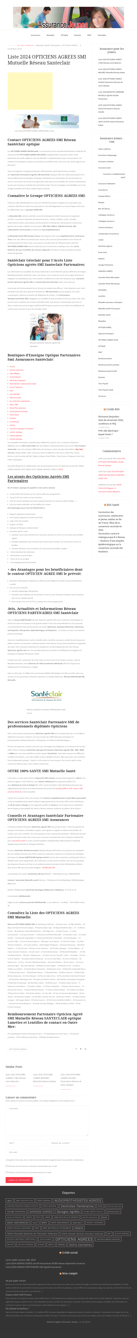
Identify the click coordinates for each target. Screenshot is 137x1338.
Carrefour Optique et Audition (21, 428)
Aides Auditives (104, 149)
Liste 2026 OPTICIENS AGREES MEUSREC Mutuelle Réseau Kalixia (44, 1078)
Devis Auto (102, 252)
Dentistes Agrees (105, 246)
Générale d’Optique (18, 380)
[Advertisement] (30, 91)
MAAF (104, 1217)
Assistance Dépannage (107, 155)
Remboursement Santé (107, 371)
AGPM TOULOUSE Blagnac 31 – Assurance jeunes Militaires (109, 488)
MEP (37, 1228)
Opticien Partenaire (106, 333)
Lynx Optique (15, 394)
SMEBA (61, 1244)
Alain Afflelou (15, 373)
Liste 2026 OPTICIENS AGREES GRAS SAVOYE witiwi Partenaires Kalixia (111, 121)
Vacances (102, 396)
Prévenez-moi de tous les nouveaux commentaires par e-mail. (32, 1166)
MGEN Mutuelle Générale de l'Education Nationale (32, 1233)
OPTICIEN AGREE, (70, 45)
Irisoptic (13, 418)
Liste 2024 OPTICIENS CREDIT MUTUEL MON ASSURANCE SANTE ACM (111, 475)
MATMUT (78, 1222)
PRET (89, 35)
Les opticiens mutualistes (20, 401)
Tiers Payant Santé (105, 390)
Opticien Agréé (45, 1239)
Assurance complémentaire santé (114, 176)
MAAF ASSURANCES (17, 1222)
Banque (101, 202)
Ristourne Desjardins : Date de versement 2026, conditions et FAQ (110, 420)
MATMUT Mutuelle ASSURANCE (19, 1228)
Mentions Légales (54, 1322)
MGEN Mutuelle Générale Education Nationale (82, 1234)
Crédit (100, 240)
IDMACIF (29, 1217)
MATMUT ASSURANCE (95, 1223)
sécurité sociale (18, 840)
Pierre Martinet (27, 45)
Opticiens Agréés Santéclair (108, 1239)
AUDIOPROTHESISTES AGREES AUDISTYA (22, 1206)
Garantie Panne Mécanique (108, 277)
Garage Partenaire (16, 1211)
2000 (16, 404)
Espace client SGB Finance (19, 1294)
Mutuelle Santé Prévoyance (48, 45)
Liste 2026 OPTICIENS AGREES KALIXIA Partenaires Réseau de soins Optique (110, 82)
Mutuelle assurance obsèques (110, 302)
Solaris (12, 425)
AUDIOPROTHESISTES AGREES (77, 1200)
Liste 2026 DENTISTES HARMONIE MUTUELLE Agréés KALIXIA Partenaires (111, 95)
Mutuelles (50, 35)
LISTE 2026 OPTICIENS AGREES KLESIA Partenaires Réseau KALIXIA (110, 108)
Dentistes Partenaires (77, 1206)
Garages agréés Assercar (93, 1212)
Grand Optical (15, 377)
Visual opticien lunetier (19, 411)
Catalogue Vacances (106, 215)
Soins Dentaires (80, 1244)
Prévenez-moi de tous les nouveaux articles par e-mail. (30, 1172)
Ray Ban (79, 449)
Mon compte (70, 1273)
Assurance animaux (106, 161)
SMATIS (51, 1245)
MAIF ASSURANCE (60, 1222)
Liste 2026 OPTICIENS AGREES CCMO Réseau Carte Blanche (16, 1078)
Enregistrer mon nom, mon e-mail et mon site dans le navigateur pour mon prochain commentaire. (45, 1160)
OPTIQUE (64, 35)
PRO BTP (10, 1245)
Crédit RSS (113, 409)
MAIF (44, 1222)
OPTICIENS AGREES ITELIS (108, 340)
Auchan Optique (16, 439)
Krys (11, 390)
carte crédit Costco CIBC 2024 (21, 1259)
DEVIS (100, 1206)
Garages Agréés (68, 1211)
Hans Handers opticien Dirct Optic (23, 383)
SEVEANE (40, 1245)
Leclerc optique (16, 432)
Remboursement (105, 358)
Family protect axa (113, 1206)
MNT (109, 1234)
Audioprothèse (104, 196)
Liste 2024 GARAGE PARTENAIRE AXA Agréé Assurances (33, 1266)
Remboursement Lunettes (108, 365)
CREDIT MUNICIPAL (49, 1206)
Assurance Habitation (106, 183)
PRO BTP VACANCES (25, 1245)
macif (35, 1223)
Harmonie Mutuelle (14, 1217)
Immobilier (102, 35)
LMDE (47, 1217)
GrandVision (14, 421)
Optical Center (15, 397)
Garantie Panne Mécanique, (109, 283)
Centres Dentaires (105, 227)
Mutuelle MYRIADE (122, 1234)
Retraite (77, 35)
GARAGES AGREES (105, 271)
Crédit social (70, 1252)
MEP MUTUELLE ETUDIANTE (57, 1228)
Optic (12, 404)
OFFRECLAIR (47, 867)
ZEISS (61, 469)
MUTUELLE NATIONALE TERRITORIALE (21, 1239)
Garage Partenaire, (105, 265)
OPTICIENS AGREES (18, 1049)
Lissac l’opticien (16, 387)
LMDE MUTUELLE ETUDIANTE (66, 1217)
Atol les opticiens (17, 370)
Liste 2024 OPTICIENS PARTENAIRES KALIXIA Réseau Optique (111, 462)
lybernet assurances (89, 1217)
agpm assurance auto (24, 1200)
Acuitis (12, 366)
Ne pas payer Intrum (16, 1280)
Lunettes (101, 296)
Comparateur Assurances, (108, 233)
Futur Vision (14, 415)
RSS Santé (113, 504)
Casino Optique (16, 435)
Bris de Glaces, (104, 208)
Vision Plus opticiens (18, 408)
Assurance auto (104, 168)
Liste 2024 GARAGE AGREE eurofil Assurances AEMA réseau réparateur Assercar (45, 1263)
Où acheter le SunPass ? (17, 1308)
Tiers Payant (103, 383)
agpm (9, 1200)
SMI (53, 867)
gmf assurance (113, 1212)
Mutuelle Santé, (104, 315)
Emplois (101, 258)
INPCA (38, 1217)
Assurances (35, 35)
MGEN (79, 1228)
